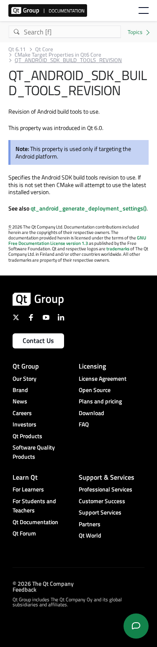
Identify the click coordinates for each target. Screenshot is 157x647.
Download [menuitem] (91, 412)
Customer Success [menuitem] (102, 500)
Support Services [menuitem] (100, 512)
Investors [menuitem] (24, 424)
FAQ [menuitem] (84, 424)
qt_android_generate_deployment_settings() (89, 208)
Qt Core (44, 49)
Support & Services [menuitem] (106, 477)
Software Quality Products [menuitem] (34, 452)
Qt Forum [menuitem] (24, 533)
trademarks (117, 248)
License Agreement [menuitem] (102, 378)
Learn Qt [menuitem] (25, 477)
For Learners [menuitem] (28, 489)
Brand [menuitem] (20, 389)
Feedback (24, 589)
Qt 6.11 (17, 49)
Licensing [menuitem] (92, 366)
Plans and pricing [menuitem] (100, 401)
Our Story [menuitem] (24, 378)
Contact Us (38, 340)
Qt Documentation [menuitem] (35, 521)
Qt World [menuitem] (90, 535)
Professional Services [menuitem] (105, 489)
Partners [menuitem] (89, 524)
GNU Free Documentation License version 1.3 (77, 240)
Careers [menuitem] (22, 412)
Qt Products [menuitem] (27, 435)
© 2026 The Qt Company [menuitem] (43, 583)
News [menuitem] (20, 401)
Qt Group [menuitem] (26, 366)
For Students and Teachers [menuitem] (34, 505)
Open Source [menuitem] (95, 389)
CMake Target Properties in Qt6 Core (58, 54)
